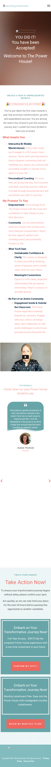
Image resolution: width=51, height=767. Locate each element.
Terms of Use (28, 761)
